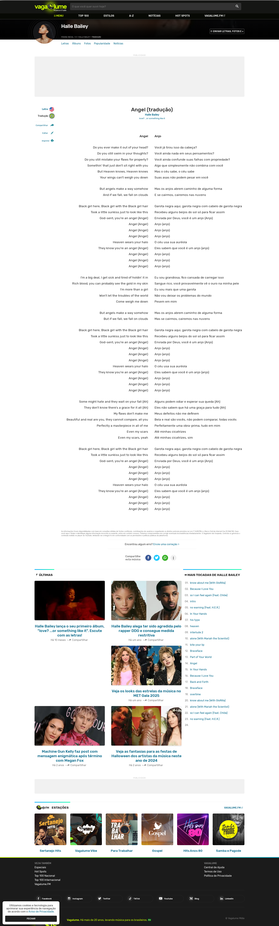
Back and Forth (199, 681)
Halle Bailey (74, 26)
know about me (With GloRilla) (208, 582)
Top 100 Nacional (45, 875)
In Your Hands (198, 613)
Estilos (109, 15)
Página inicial (67, 37)
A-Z (131, 15)
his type (195, 619)
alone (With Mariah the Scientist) (209, 638)
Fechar (31, 918)
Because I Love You (201, 588)
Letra (45, 109)
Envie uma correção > (166, 544)
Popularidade (102, 43)
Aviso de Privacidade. (41, 911)
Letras (65, 43)
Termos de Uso (213, 871)
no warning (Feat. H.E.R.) (205, 607)
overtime (195, 694)
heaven (194, 626)
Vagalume (51, 6)
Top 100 (83, 15)
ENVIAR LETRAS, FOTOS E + (228, 31)
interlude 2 (196, 632)
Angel (193, 663)
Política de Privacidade (218, 875)
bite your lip (197, 644)
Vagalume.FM (214, 15)
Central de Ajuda (214, 867)
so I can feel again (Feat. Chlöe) (208, 595)
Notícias (154, 15)
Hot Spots (182, 15)
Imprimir (46, 141)
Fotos (87, 43)
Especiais (40, 867)
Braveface (196, 650)
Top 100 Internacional (47, 879)
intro (193, 601)
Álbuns (76, 43)
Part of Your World (201, 657)
